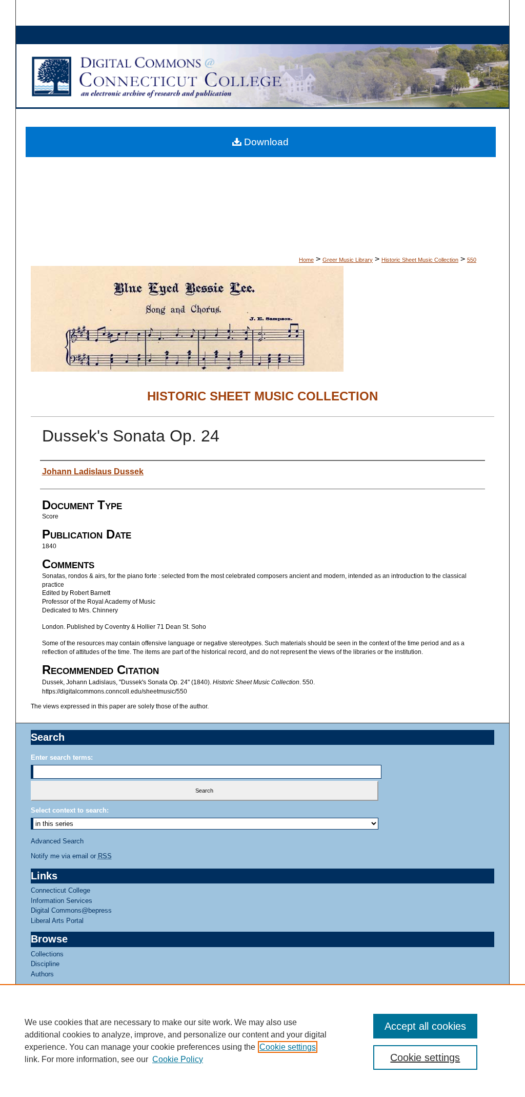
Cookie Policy (177, 1059)
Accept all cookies (425, 1026)
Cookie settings (287, 1047)
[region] (262, 1040)
